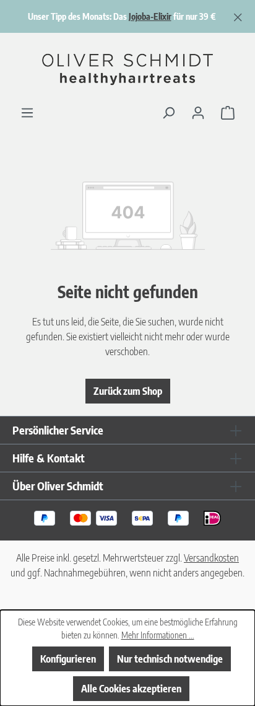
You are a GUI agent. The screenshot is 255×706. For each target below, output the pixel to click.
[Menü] (27, 112)
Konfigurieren (68, 659)
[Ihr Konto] (198, 112)
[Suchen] (168, 112)
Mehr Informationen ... (157, 635)
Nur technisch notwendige (170, 659)
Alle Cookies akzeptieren (131, 688)
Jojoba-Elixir (150, 16)
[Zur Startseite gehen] (127, 69)
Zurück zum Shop (127, 391)
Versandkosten (211, 558)
